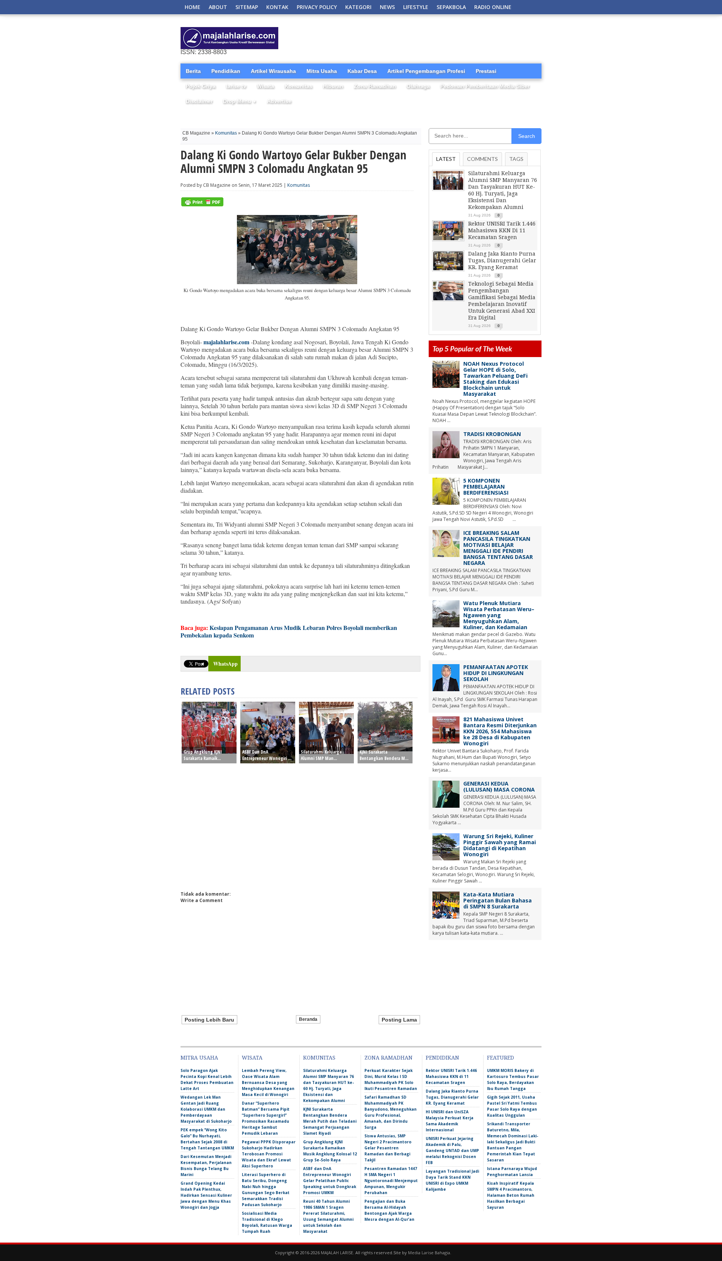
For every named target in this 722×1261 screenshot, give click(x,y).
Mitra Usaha (321, 71)
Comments (482, 159)
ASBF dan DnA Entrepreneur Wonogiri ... (266, 755)
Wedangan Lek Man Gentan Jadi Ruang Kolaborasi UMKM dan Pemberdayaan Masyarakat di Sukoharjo (206, 1109)
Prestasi (486, 71)
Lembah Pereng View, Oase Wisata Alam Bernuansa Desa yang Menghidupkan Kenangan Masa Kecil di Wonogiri (268, 1082)
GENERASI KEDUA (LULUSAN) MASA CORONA (499, 786)
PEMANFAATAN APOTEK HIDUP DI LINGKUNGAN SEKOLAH (495, 673)
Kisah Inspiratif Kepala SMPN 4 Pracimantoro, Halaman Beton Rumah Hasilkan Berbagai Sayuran (510, 1195)
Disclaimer (199, 101)
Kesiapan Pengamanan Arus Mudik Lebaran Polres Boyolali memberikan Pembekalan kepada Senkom (288, 631)
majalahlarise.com (226, 342)
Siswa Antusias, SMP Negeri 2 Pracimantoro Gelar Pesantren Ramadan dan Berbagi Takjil (387, 1148)
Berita (193, 71)
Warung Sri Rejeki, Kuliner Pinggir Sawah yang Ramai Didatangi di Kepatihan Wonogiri (499, 845)
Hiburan (333, 86)
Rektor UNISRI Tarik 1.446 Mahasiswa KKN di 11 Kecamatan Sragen (501, 230)
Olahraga (418, 86)
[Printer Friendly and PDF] (202, 205)
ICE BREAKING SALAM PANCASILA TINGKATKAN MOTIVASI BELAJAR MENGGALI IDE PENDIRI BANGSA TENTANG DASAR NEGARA (498, 547)
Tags (516, 159)
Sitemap (246, 7)
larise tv (236, 86)
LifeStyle (415, 7)
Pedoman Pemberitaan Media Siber (484, 86)
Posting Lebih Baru (209, 1020)
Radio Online (492, 7)
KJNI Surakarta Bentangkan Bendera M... (383, 755)
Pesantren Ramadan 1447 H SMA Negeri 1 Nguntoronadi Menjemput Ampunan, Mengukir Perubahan (391, 1180)
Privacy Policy (317, 7)
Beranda (308, 1019)
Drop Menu (239, 101)
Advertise (279, 101)
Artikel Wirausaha (273, 71)
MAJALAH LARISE (337, 1252)
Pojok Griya (200, 86)
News (387, 7)
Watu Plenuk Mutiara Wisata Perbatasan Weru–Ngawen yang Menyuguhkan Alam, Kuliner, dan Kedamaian (498, 615)
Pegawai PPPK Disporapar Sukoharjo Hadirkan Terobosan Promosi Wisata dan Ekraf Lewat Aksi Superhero (269, 1154)
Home (192, 7)
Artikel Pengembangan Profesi (426, 71)
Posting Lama (399, 1020)
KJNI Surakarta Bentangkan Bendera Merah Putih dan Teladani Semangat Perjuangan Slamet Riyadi (329, 1121)
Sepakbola (451, 7)
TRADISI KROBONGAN (492, 433)
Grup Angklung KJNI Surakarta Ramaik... (203, 755)
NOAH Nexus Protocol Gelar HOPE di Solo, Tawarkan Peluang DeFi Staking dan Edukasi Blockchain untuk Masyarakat (495, 378)
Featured (500, 1058)
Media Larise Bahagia (429, 1252)
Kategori (358, 7)
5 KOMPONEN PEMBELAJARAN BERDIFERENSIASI (485, 486)
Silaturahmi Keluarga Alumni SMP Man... (321, 755)
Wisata (265, 86)
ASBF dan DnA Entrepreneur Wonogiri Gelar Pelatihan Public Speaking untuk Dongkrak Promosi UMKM (329, 1180)
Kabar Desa (362, 71)
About (218, 7)
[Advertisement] (454, 38)
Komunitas (298, 86)
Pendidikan (225, 71)
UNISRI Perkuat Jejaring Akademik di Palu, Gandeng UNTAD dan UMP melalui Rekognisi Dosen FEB (452, 1150)
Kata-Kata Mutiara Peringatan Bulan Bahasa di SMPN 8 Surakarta (497, 900)
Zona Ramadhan (375, 86)
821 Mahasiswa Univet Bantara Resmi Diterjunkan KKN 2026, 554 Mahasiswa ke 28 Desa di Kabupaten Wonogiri (500, 731)
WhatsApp (225, 664)
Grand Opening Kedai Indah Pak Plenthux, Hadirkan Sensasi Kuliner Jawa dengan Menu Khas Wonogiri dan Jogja (206, 1195)
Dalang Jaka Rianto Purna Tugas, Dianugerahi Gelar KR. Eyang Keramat (502, 260)
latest (446, 159)
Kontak (277, 7)
